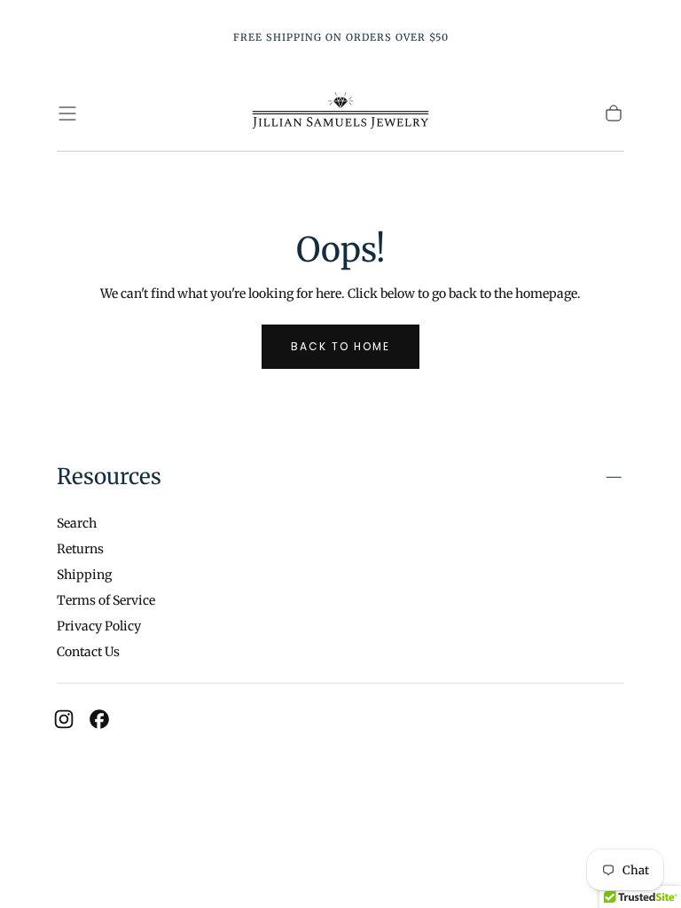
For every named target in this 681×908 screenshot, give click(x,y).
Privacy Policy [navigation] (99, 626)
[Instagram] (64, 719)
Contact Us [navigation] (88, 652)
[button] (67, 113)
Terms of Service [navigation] (106, 600)
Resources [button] (109, 476)
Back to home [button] (340, 346)
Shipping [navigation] (84, 575)
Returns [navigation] (80, 549)
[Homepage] (340, 113)
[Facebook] (99, 719)
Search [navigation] (77, 523)
